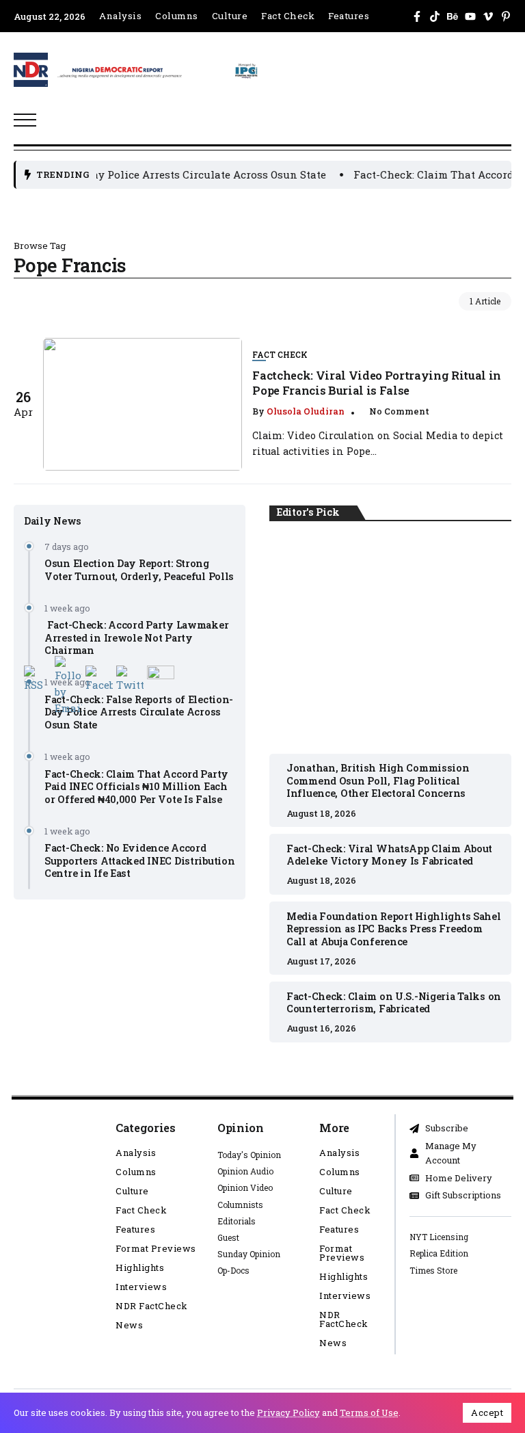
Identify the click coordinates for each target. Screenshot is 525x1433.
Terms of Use (369, 1412)
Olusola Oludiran (306, 411)
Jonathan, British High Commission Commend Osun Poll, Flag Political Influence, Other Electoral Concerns (390, 638)
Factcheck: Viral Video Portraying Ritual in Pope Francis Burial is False (376, 382)
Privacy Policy (288, 1412)
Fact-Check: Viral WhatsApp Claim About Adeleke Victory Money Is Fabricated (389, 855)
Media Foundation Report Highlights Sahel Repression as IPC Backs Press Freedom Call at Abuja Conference (393, 929)
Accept (487, 1412)
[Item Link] (142, 404)
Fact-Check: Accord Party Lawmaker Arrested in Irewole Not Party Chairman (136, 637)
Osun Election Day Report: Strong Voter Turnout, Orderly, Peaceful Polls (139, 570)
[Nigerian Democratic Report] (158, 68)
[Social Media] (417, 16)
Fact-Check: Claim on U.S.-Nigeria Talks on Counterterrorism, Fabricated (393, 1003)
